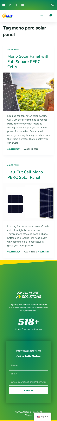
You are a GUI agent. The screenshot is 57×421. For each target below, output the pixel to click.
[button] (52, 5)
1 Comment (43, 252)
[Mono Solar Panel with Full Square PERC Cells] (28, 92)
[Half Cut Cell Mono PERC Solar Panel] (28, 202)
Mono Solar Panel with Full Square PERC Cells (28, 62)
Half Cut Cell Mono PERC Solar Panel (25, 174)
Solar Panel (13, 49)
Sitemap (28, 415)
